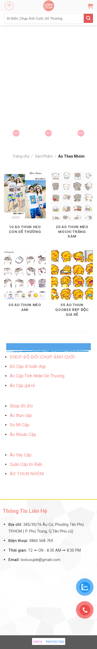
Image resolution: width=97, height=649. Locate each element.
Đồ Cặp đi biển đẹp (28, 366)
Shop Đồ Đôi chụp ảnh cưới (42, 357)
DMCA (37, 641)
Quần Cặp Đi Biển (26, 464)
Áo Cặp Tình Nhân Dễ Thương (37, 375)
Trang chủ (20, 156)
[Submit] (88, 18)
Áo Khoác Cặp (23, 434)
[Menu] (9, 6)
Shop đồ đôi (21, 406)
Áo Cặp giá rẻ (22, 385)
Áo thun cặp (21, 415)
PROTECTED (55, 641)
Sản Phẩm (44, 156)
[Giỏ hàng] (90, 6)
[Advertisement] (48, 76)
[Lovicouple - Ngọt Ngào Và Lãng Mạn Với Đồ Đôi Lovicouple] (48, 6)
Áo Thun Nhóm (27, 473)
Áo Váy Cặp (21, 455)
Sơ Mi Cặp (19, 424)
